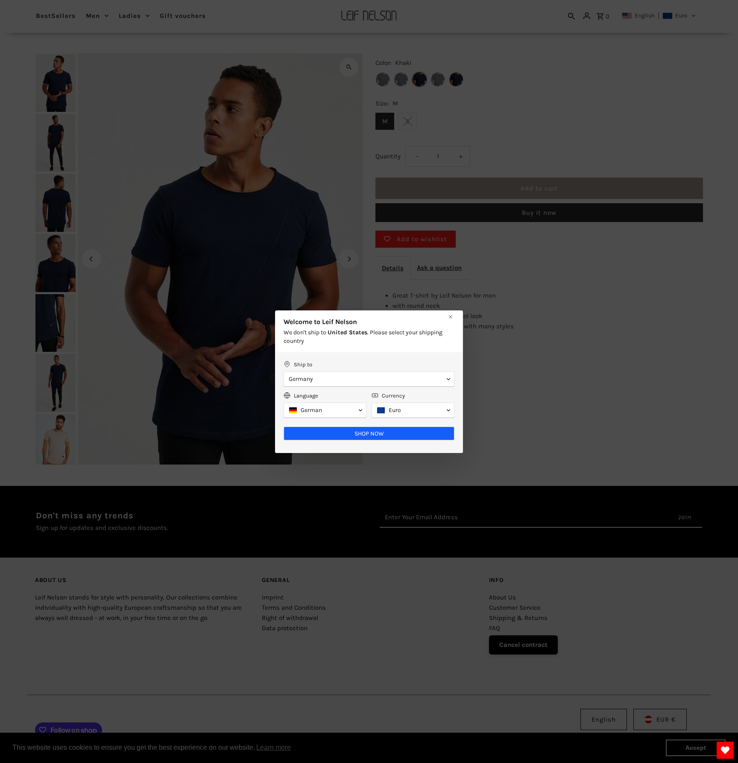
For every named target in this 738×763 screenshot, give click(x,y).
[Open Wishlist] (725, 750)
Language (306, 395)
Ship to (303, 364)
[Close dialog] (450, 317)
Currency (393, 395)
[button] (369, 379)
